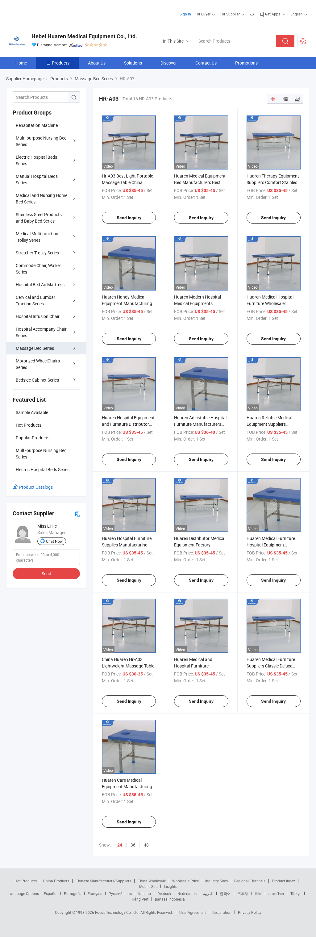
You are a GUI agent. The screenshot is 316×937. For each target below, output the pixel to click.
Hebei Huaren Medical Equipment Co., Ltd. (84, 36)
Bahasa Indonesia (170, 899)
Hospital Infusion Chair (38, 316)
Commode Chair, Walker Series (38, 268)
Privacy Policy (249, 912)
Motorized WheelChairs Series (38, 364)
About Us (97, 63)
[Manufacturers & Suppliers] (45, 12)
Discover (168, 63)
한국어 (225, 893)
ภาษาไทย (276, 893)
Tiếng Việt (139, 899)
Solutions (133, 63)
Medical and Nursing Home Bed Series (41, 198)
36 (133, 845)
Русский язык (120, 893)
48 (146, 845)
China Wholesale (152, 880)
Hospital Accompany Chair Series (41, 332)
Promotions (246, 63)
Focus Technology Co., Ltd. (117, 912)
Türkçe (295, 893)
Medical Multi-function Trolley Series (37, 237)
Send (46, 573)
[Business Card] (77, 513)
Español (50, 893)
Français (95, 893)
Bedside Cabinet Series (37, 380)
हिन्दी (258, 893)
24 (119, 845)
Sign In (185, 13)
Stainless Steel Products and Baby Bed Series (39, 217)
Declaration (221, 912)
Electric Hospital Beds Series (36, 160)
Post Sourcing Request (303, 41)
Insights (170, 886)
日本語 (242, 893)
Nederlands (187, 893)
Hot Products (26, 880)
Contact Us (206, 63)
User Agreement (192, 912)
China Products (56, 880)
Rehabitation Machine (37, 125)
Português (72, 893)
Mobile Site (148, 886)
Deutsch (164, 893)
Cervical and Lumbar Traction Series (35, 300)
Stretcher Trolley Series (37, 253)
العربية (208, 893)
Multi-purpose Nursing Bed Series (41, 141)
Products (60, 63)
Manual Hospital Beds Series (37, 179)
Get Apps (272, 13)
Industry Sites (216, 880)
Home (21, 63)
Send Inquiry (129, 217)
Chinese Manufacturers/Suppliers (103, 880)
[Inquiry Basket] (252, 13)
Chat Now (54, 541)
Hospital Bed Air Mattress (40, 284)
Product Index (283, 880)
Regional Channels (249, 880)
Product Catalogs (36, 487)
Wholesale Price (185, 880)
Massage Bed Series (35, 348)
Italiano (144, 893)
